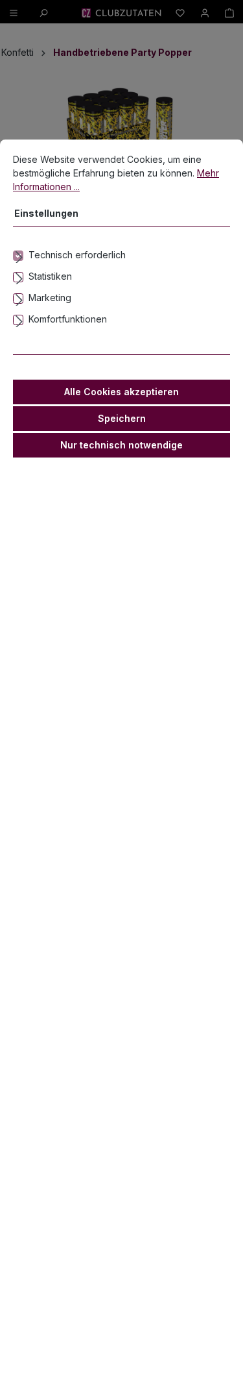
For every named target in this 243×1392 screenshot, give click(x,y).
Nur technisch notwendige (121, 444)
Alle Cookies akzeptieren (121, 391)
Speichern (122, 418)
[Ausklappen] (121, 255)
